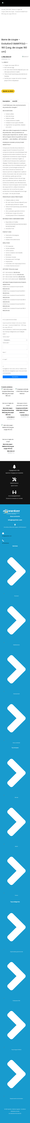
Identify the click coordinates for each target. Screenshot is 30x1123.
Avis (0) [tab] (14, 101)
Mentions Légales (16, 1109)
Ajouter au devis (8, 91)
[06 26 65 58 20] (3, 540)
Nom (4, 352)
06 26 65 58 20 (5, 543)
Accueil (3, 9)
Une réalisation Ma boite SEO (15, 1113)
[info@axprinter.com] (3, 533)
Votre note (6, 337)
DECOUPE (8, 9)
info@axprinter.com (7, 536)
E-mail (5, 359)
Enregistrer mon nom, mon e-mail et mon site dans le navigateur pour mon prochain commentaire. (15, 371)
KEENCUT (6, 62)
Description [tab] (6, 101)
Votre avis (6, 343)
